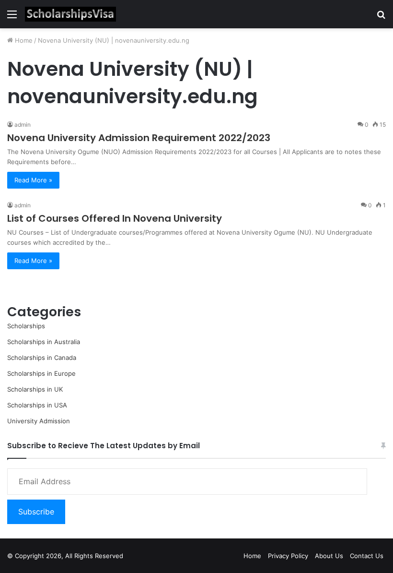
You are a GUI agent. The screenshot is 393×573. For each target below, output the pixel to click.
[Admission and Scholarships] (70, 14)
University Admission (38, 421)
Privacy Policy (288, 556)
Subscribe (36, 511)
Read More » (33, 180)
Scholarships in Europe (41, 373)
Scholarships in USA (37, 405)
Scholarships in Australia (43, 342)
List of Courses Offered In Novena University (114, 218)
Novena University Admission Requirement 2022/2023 (138, 137)
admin (22, 124)
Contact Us (366, 556)
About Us (329, 556)
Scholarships (26, 326)
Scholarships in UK (35, 389)
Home (23, 40)
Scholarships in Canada (41, 357)
